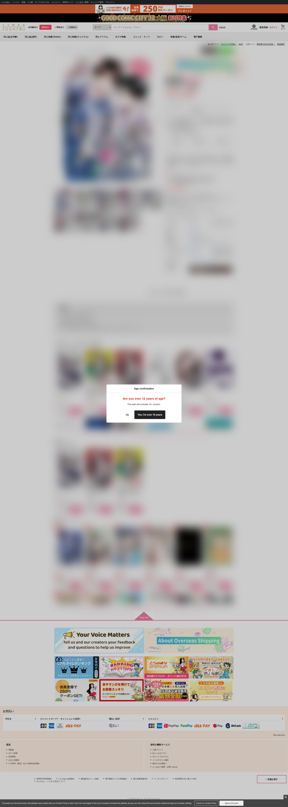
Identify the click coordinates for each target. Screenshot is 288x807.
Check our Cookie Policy (206, 803)
